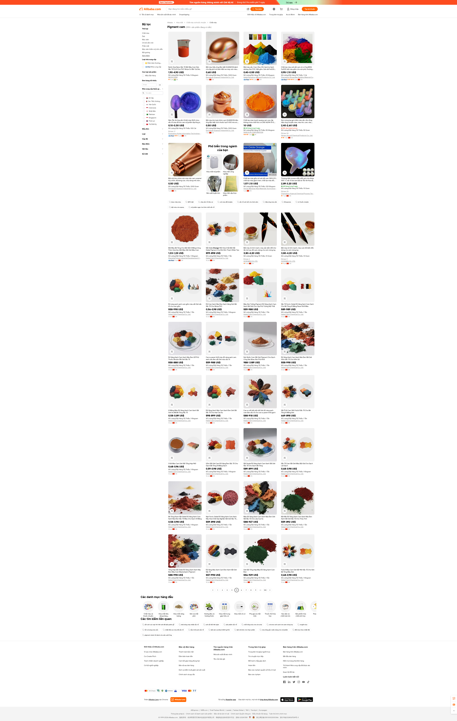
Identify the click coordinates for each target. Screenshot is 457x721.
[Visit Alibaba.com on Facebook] (284, 682)
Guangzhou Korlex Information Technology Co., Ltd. (185, 133)
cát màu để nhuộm (226, 202)
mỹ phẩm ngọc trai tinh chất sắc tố (202, 207)
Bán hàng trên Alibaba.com (293, 652)
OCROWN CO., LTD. (250, 261)
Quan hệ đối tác (289, 672)
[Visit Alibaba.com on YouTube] (303, 682)
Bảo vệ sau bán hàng (186, 665)
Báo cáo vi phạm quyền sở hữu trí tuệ (262, 670)
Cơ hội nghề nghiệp (151, 665)
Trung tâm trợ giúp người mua (259, 652)
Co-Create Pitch (150, 656)
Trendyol (254, 710)
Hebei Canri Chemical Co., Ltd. (217, 258)
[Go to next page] (270, 590)
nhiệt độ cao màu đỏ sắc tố (174, 630)
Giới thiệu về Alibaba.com (154, 647)
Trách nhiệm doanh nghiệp (154, 661)
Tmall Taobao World (217, 710)
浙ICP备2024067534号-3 (289, 717)
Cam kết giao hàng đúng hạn (189, 661)
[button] (248, 9)
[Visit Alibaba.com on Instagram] (298, 682)
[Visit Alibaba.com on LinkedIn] (289, 682)
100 (265, 590)
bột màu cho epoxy (177, 207)
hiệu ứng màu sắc (271, 202)
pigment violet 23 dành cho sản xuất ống (158, 635)
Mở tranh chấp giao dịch (257, 661)
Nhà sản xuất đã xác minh (223, 654)
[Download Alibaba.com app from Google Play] (305, 699)
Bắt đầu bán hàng (289, 656)
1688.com (204, 710)
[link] (454, 698)
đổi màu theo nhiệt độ (302, 630)
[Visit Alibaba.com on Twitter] (294, 682)
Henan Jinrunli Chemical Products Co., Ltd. (297, 135)
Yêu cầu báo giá (219, 659)
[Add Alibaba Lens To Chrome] (178, 699)
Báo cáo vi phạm (254, 674)
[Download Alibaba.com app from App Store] (287, 699)
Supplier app (231, 700)
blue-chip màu (176, 202)
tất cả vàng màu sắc (151, 630)
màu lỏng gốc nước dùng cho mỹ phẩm (275, 630)
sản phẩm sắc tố (231, 624)
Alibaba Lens (154, 700)
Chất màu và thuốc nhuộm (196, 22)
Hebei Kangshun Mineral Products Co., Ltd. (259, 77)
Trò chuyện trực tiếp (255, 656)
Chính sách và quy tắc (187, 674)
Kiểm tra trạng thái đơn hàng (293, 661)
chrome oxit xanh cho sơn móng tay (281, 624)
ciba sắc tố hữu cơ (207, 202)
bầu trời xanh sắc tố (197, 630)
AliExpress (194, 710)
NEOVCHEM (172, 77)
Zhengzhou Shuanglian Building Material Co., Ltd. (297, 77)
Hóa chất (179, 22)
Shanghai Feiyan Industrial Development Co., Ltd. (185, 258)
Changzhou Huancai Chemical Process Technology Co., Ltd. (297, 194)
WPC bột (191, 202)
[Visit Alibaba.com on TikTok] (308, 682)
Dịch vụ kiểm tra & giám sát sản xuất (192, 670)
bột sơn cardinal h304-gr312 (220, 630)
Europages (263, 710)
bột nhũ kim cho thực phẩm (246, 630)
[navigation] (152, 306)
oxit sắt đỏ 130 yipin (212, 624)
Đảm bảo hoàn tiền (186, 656)
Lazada (228, 710)
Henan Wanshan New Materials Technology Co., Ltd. (260, 189)
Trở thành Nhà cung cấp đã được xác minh (296, 666)
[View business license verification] (250, 717)
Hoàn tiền (251, 665)
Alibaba (170, 22)
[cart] (281, 9)
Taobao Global (238, 710)
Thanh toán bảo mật (186, 652)
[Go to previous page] (213, 590)
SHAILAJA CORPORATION (253, 132)
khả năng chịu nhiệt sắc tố (190, 624)
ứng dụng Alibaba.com (269, 700)
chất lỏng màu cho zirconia (253, 624)
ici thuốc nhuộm (303, 202)
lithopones (287, 202)
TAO (247, 710)
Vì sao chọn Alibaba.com (153, 652)
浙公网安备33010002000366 (267, 717)
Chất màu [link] (213, 22)
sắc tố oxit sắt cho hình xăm (248, 202)
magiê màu (303, 624)
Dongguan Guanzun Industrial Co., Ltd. (220, 77)
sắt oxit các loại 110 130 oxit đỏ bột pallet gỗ (159, 624)
